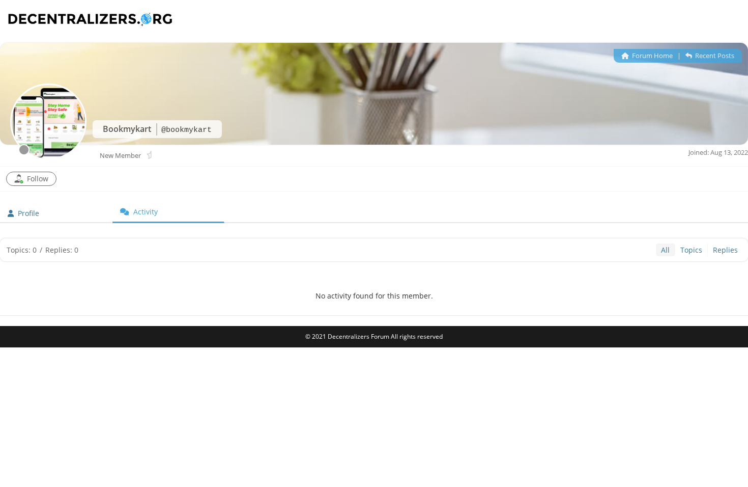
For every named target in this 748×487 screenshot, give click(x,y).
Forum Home (651, 55)
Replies (725, 250)
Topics (691, 250)
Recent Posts (714, 55)
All (665, 250)
